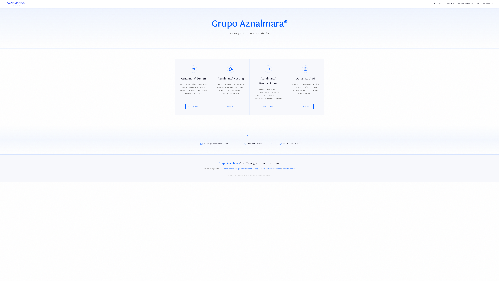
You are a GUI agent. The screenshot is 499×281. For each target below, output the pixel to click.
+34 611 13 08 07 (255, 143)
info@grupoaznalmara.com (216, 143)
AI (478, 4)
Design (437, 4)
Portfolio (488, 4)
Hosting (449, 4)
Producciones (465, 4)
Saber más (193, 107)
